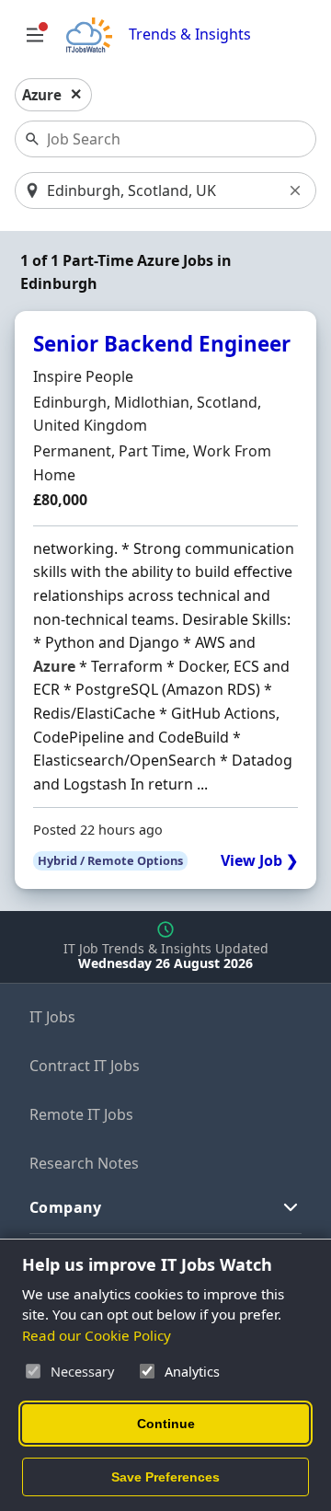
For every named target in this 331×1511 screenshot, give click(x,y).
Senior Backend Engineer (162, 343)
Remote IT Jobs (81, 1114)
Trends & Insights (190, 34)
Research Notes (84, 1163)
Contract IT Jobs (84, 1065)
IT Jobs (52, 1017)
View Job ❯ (259, 861)
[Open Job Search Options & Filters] (35, 35)
